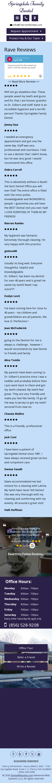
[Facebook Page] (26, 754)
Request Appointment (25, 31)
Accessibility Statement (26, 760)
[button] (17, 18)
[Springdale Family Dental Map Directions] (35, 18)
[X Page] (32, 754)
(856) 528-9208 (23, 625)
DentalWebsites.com (22, 775)
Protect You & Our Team (25, 38)
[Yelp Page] (20, 754)
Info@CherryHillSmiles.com (27, 24)
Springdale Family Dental (26, 7)
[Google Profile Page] (13, 754)
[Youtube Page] (39, 754)
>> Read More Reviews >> (23, 81)
